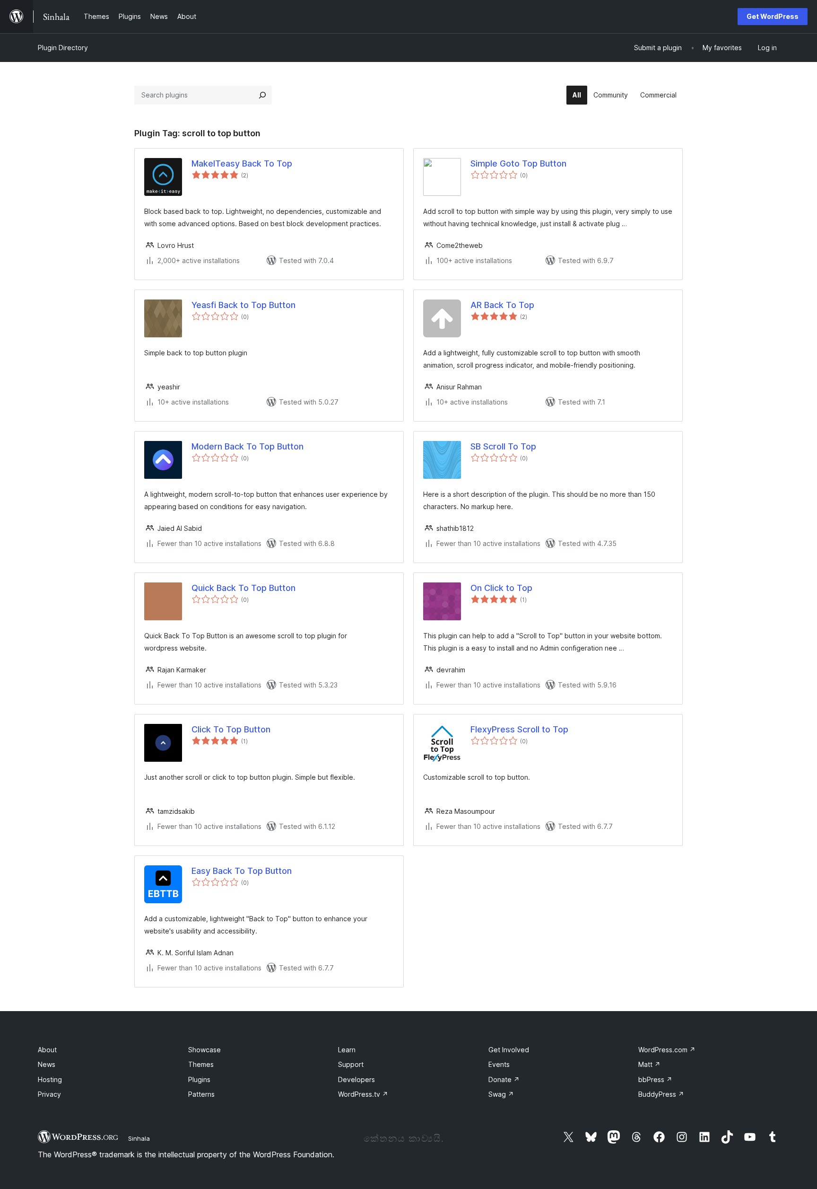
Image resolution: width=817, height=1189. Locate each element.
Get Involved (508, 1050)
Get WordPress (773, 16)
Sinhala (139, 1138)
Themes (201, 1064)
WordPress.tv (363, 1094)
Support (351, 1064)
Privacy (49, 1094)
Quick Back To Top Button (243, 588)
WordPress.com (666, 1050)
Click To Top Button (230, 729)
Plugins (199, 1079)
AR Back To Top (502, 305)
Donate (504, 1079)
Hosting (50, 1079)
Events (499, 1064)
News (46, 1064)
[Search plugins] (262, 95)
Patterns (201, 1094)
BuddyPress (661, 1094)
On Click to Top (501, 588)
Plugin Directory (63, 48)
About (47, 1050)
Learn (347, 1050)
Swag (501, 1094)
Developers (356, 1079)
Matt (649, 1064)
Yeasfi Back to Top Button (243, 305)
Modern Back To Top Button (247, 446)
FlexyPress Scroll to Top (519, 729)
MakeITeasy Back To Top (241, 163)
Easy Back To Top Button (241, 871)
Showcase (204, 1050)
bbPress (655, 1079)
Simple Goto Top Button (518, 163)
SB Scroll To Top (503, 446)
